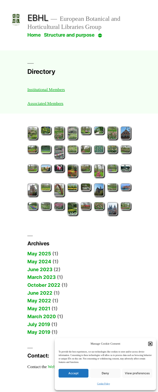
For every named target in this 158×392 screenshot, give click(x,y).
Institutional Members (46, 89)
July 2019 (38, 324)
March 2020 (41, 316)
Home (34, 35)
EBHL (37, 18)
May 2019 (38, 332)
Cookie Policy (103, 383)
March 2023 (41, 277)
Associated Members (45, 103)
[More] (100, 35)
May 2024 (39, 261)
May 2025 (39, 254)
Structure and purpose (69, 35)
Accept (73, 373)
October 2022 (43, 285)
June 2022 (39, 293)
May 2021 (38, 308)
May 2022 (39, 301)
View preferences (137, 373)
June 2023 (39, 269)
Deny (105, 373)
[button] (150, 344)
